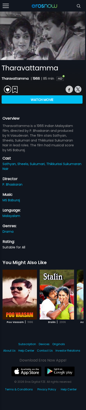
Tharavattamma (16, 78)
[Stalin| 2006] (57, 295)
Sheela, (23, 164)
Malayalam (11, 216)
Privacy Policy (46, 389)
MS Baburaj (11, 200)
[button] (13, 54)
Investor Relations (67, 351)
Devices (44, 344)
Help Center (26, 351)
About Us (9, 351)
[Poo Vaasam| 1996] (20, 295)
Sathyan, (10, 164)
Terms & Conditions (19, 389)
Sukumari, (38, 164)
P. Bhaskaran (12, 184)
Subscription (27, 344)
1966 (36, 78)
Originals (58, 344)
